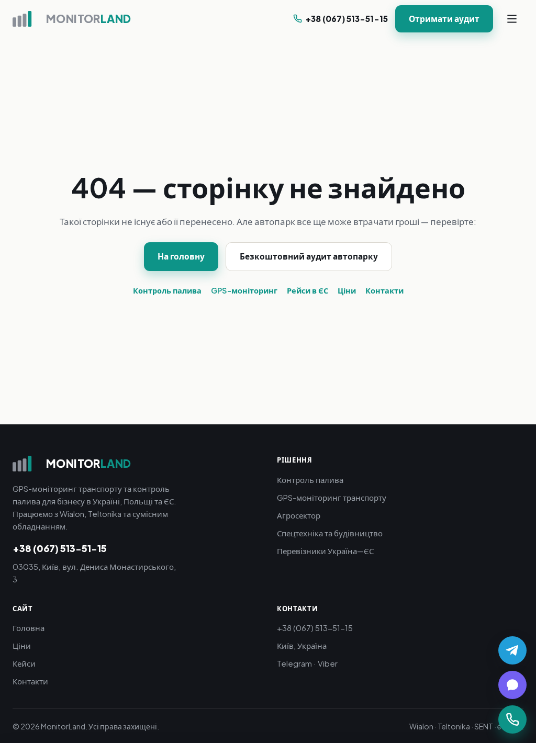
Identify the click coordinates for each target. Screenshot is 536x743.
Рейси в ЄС (307, 290)
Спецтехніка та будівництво (330, 533)
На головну (181, 256)
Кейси (24, 663)
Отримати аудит (444, 19)
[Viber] (512, 685)
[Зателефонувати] (512, 719)
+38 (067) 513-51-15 (347, 19)
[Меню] (511, 18)
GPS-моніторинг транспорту (331, 497)
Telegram (294, 663)
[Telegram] (512, 650)
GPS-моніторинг (244, 290)
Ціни (347, 290)
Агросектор (298, 515)
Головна (28, 628)
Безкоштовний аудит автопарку (309, 256)
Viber (328, 663)
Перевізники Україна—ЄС (325, 551)
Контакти (384, 290)
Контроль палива (167, 290)
